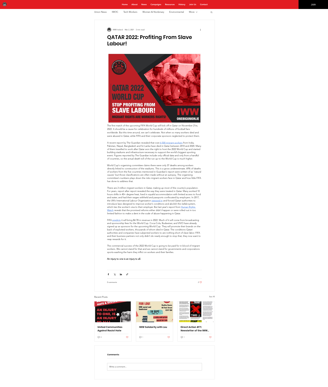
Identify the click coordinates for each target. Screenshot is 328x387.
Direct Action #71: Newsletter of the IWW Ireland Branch (194, 328)
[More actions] (200, 29)
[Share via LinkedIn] (121, 274)
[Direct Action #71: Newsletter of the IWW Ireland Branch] (196, 311)
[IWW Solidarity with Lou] (154, 311)
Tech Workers (130, 12)
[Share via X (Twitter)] (114, 274)
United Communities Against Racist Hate (110, 328)
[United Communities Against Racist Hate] (112, 311)
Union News (100, 12)
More (191, 12)
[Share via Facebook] (108, 274)
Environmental (176, 12)
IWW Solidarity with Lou (153, 327)
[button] (211, 12)
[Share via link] (127, 274)
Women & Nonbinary (153, 12)
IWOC (115, 12)
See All (212, 296)
